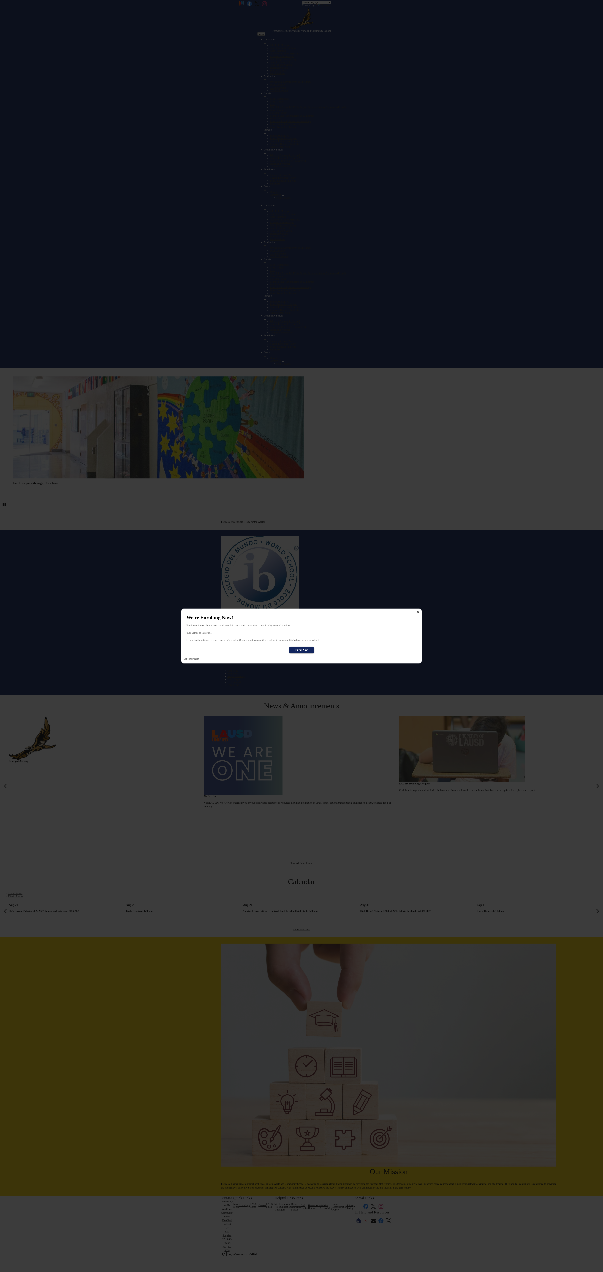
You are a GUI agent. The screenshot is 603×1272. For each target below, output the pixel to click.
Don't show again (191, 659)
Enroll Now (301, 650)
